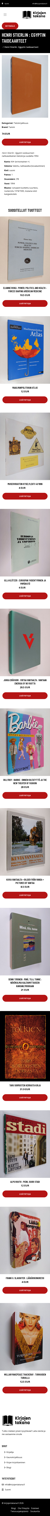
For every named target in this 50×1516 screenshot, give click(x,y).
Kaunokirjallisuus (14, 1457)
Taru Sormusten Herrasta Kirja (25, 1085)
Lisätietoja (25, 142)
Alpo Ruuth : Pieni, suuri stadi (25, 1181)
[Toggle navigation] (5, 14)
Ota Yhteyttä (23, 1508)
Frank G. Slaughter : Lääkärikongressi (25, 1278)
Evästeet (35, 1508)
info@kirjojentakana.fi (39, 4)
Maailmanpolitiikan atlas (25, 387)
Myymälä (10, 26)
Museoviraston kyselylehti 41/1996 (25, 483)
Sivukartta (35, 1511)
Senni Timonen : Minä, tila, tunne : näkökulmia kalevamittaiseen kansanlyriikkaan (25, 983)
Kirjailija (10, 1452)
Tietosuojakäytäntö (19, 1511)
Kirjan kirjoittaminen (15, 1462)
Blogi (8, 1467)
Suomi (7, 4)
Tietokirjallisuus (21, 123)
